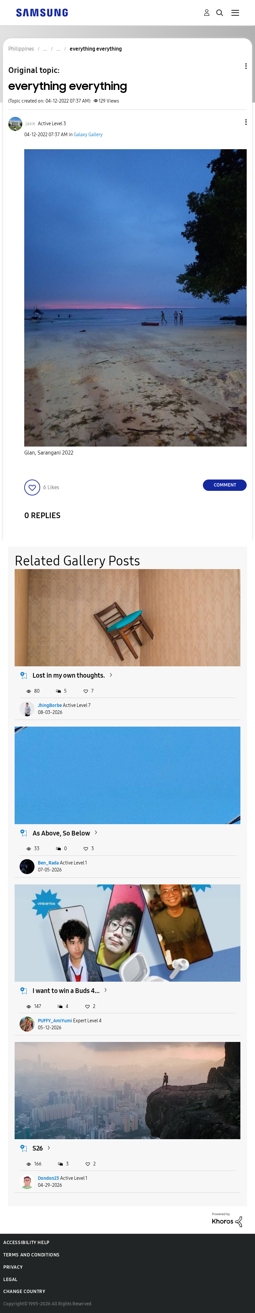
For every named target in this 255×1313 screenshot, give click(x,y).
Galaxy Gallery (88, 135)
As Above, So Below (61, 833)
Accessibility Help (26, 1242)
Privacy (13, 1267)
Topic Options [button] (235, 66)
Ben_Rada (48, 863)
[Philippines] (42, 12)
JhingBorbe (50, 705)
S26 (38, 1148)
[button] (235, 122)
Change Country (24, 1291)
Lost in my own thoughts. (69, 675)
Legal (10, 1279)
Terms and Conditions (31, 1255)
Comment (225, 485)
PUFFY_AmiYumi (55, 1021)
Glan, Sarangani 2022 (48, 453)
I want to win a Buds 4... (66, 991)
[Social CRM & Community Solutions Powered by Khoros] (227, 1219)
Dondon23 (48, 1178)
